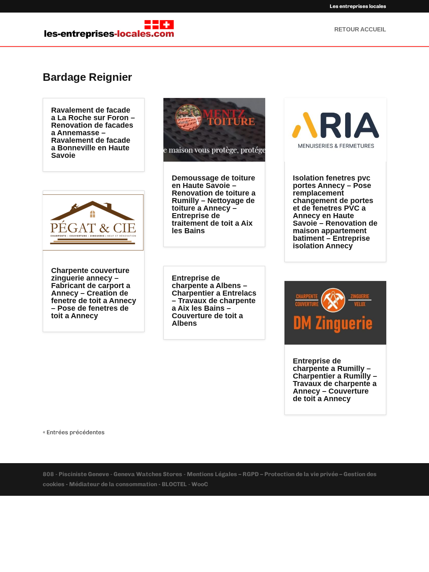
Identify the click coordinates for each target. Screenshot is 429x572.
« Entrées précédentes (74, 432)
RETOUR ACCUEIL (360, 29)
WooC (199, 484)
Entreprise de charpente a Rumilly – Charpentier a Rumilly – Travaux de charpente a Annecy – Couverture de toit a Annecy (335, 380)
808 (49, 474)
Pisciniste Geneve (84, 474)
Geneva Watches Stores (148, 474)
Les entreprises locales (358, 6)
